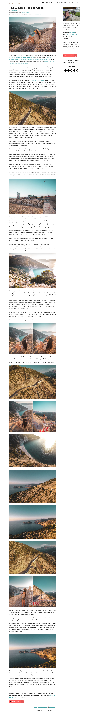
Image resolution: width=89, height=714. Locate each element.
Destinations (50, 2)
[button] (77, 2)
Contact (35, 707)
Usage (46, 707)
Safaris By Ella (52, 707)
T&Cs (43, 707)
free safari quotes (72, 34)
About (58, 2)
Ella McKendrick (14, 10)
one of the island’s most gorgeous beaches (21, 57)
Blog (73, 2)
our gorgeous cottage (38, 80)
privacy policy (38, 14)
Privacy (40, 707)
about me (72, 32)
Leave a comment (25, 12)
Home (42, 2)
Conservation (66, 2)
